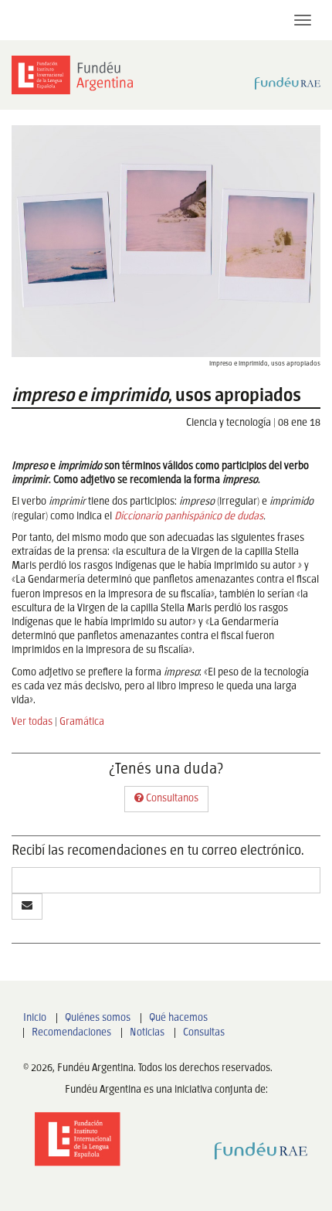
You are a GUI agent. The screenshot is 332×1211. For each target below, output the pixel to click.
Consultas (204, 1033)
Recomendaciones (71, 1033)
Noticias (147, 1033)
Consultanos (171, 799)
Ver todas (32, 722)
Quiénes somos (97, 1018)
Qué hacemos (178, 1018)
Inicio (34, 1018)
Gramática (81, 722)
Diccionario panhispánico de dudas (187, 517)
